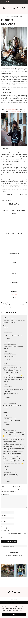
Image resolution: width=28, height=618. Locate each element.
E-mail (3, 515)
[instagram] (1, 1)
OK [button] (14, 614)
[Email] (8, 1)
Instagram (14, 603)
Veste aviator (22, 304)
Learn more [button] (19, 610)
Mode (21, 16)
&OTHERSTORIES (14, 111)
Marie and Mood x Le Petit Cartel (6, 304)
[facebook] (12, 592)
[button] (26, 1)
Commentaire (5, 494)
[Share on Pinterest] (16, 297)
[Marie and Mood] (14, 8)
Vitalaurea (6, 402)
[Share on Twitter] (14, 297)
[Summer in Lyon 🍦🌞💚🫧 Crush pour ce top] (7, 570)
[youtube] (6, 1)
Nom (3, 510)
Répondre (6, 327)
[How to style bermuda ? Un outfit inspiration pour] (20, 570)
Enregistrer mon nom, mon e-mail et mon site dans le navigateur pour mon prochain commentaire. (14, 528)
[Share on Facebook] (12, 297)
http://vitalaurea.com (9, 410)
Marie (7, 16)
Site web (3, 521)
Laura (5, 317)
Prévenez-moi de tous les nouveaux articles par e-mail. (14, 538)
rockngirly (6, 342)
